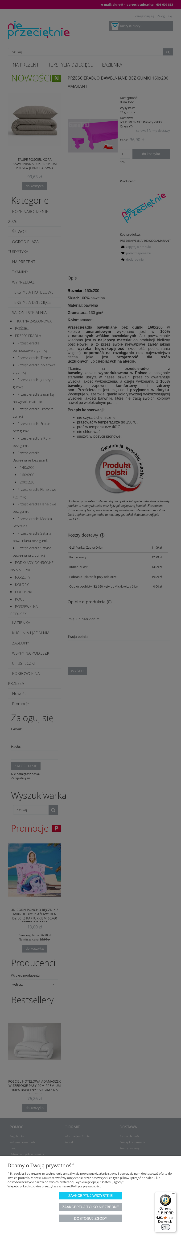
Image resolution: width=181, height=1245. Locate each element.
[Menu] (173, 1195)
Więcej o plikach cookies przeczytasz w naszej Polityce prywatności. (54, 1186)
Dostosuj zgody (90, 1218)
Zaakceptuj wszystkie (90, 1196)
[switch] (165, 1227)
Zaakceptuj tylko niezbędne (90, 1207)
